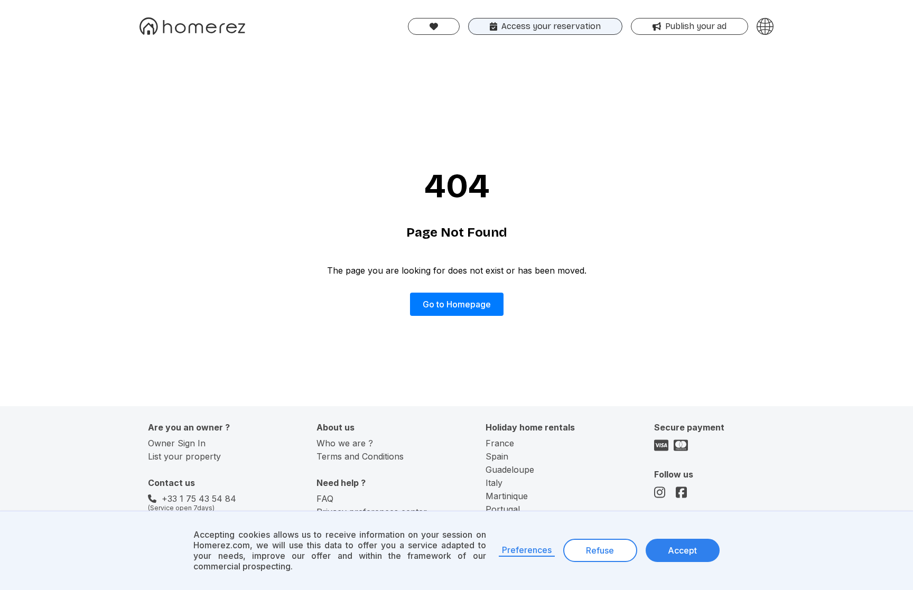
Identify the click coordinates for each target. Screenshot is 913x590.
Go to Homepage (457, 304)
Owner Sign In (177, 443)
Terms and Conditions (360, 456)
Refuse (600, 550)
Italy (494, 482)
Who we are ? (344, 443)
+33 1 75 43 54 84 (199, 498)
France (500, 443)
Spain (497, 456)
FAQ (324, 498)
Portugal (503, 509)
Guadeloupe (510, 469)
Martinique (507, 496)
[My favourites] (434, 26)
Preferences (527, 550)
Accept (682, 550)
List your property (184, 456)
